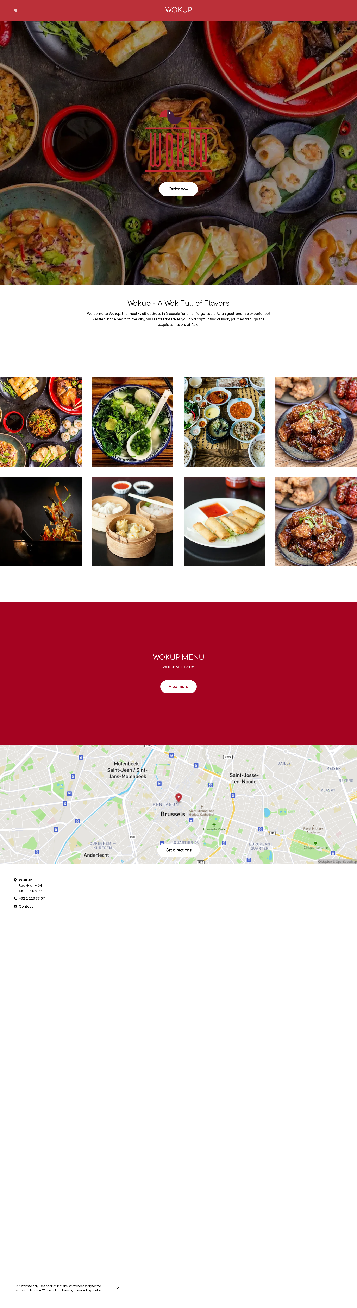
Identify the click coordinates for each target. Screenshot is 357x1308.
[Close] (117, 1288)
